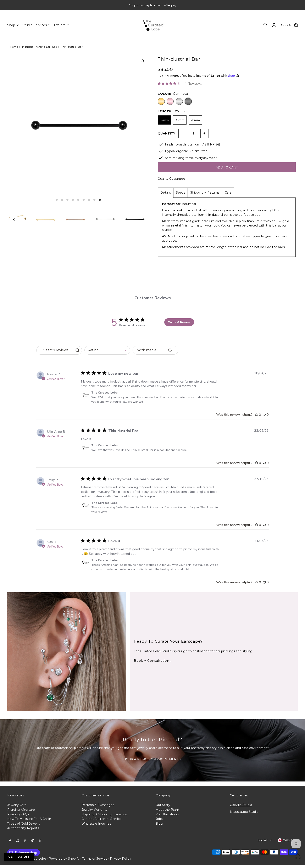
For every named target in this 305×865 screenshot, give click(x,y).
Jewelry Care (17, 805)
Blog (159, 823)
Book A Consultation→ (153, 661)
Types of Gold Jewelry (23, 823)
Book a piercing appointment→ (153, 759)
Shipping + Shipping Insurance (104, 814)
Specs (180, 192)
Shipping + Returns (204, 192)
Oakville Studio (241, 805)
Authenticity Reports (23, 828)
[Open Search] (265, 25)
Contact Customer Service (102, 819)
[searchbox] (55, 350)
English (262, 840)
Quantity (166, 133)
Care (228, 192)
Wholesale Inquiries (96, 823)
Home (14, 46)
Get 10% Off (19, 856)
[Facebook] (10, 840)
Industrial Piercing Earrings (39, 46)
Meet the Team (167, 810)
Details (165, 192)
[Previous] (14, 219)
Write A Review (179, 322)
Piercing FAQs (18, 814)
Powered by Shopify (64, 858)
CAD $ (286, 25)
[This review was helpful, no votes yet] (256, 414)
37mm (164, 120)
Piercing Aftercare (21, 810)
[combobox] (107, 350)
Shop (11, 25)
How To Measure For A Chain (29, 819)
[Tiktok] (32, 840)
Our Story (163, 805)
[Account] (274, 25)
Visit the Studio (167, 814)
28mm (195, 120)
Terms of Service (94, 858)
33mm (179, 120)
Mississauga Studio (244, 812)
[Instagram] (17, 840)
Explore (60, 25)
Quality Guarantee (171, 178)
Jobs (159, 819)
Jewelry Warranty (95, 810)
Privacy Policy (120, 858)
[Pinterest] (25, 840)
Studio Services (34, 25)
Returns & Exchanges (98, 805)
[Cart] (296, 25)
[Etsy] (40, 840)
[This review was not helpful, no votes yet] (264, 414)
